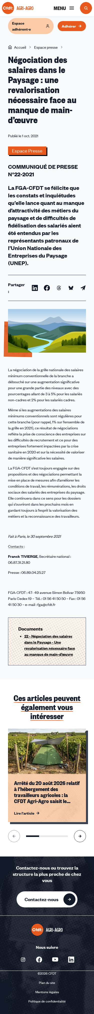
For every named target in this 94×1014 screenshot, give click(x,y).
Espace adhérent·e (21, 26)
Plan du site (47, 982)
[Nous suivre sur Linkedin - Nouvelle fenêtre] (71, 960)
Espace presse (46, 47)
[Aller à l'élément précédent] (14, 836)
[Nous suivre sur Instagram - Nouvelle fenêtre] (23, 960)
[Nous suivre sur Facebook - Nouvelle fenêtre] (39, 960)
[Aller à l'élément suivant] (80, 836)
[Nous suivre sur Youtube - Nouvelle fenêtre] (55, 960)
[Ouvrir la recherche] (86, 8)
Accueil (20, 47)
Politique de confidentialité (47, 1001)
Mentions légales (47, 992)
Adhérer (69, 26)
